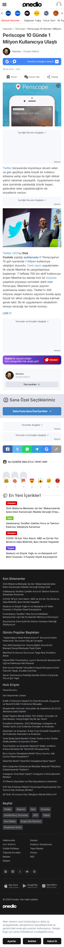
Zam (33, 809)
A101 (35, 815)
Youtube (45, 809)
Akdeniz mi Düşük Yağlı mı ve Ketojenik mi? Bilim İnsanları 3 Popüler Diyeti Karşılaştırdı (31, 555)
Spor (9, 518)
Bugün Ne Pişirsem (31, 821)
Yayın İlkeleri (36, 848)
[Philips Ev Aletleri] (18, 13)
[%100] (36, 13)
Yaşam (10, 548)
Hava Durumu (10, 690)
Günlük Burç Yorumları (16, 815)
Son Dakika (10, 821)
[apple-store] (12, 886)
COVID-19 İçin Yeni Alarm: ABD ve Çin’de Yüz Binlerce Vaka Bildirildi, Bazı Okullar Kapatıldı (32, 540)
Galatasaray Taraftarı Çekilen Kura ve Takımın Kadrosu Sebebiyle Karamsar (32, 525)
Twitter (7, 168)
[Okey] (27, 13)
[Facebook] (13, 872)
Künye (33, 852)
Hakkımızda (9, 840)
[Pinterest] (34, 872)
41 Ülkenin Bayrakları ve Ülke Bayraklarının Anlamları (30, 781)
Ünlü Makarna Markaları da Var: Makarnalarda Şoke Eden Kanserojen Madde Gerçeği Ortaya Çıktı (33, 510)
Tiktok (46, 815)
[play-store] (31, 886)
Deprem (21, 809)
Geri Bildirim (9, 844)
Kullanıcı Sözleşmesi (41, 844)
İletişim (6, 860)
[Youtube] (27, 872)
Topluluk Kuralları (12, 852)
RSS (32, 856)
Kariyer (34, 840)
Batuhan (25, 51)
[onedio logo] (30, 906)
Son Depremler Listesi (14, 695)
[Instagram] (6, 872)
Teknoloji (20, 28)
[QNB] (46, 13)
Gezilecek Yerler (13, 827)
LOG (5, 313)
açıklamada (31, 257)
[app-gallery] (50, 886)
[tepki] (6, 480)
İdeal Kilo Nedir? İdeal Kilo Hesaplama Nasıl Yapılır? (29, 761)
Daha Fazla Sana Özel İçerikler (30, 411)
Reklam (6, 856)
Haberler (7, 28)
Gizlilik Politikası (11, 848)
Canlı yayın (34, 265)
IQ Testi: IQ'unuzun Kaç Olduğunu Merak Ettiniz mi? (30, 794)
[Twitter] (20, 872)
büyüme (51, 277)
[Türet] (56, 13)
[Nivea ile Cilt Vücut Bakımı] (8, 13)
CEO (15, 253)
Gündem (11, 503)
